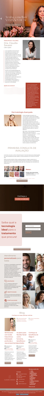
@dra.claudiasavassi (22, 383)
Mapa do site (32, 386)
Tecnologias (33, 374)
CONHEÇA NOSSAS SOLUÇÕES (13, 25)
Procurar (28, 232)
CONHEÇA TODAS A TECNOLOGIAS (22, 249)
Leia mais (8, 362)
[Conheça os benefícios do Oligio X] (34, 324)
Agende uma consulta (9, 85)
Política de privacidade (24, 394)
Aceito (17, 394)
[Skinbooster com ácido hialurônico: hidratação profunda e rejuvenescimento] (10, 324)
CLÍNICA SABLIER (22, 199)
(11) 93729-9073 (22, 379)
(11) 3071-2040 (21, 381)
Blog (32, 379)
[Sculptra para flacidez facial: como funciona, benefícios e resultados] (22, 324)
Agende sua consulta (22, 180)
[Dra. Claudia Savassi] (9, 377)
